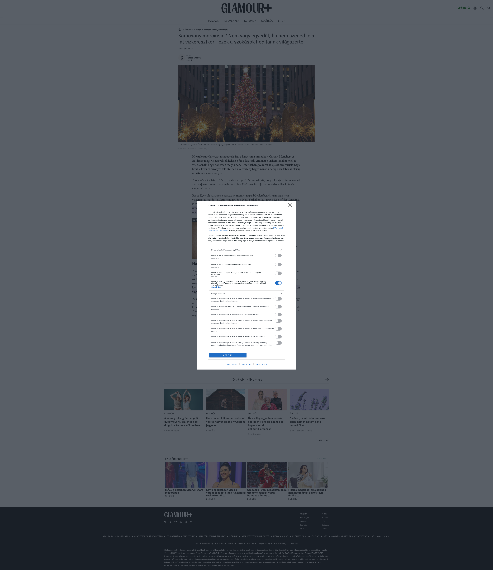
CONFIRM (228, 355)
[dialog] (246, 285)
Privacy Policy (261, 364)
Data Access (246, 364)
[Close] (290, 205)
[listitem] (246, 250)
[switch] (278, 255)
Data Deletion (232, 364)
